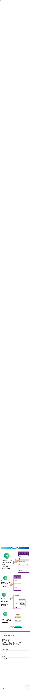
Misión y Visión (5, 649)
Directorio (4, 656)
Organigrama (4, 654)
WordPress (9, 688)
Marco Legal (4, 651)
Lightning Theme (15, 688)
